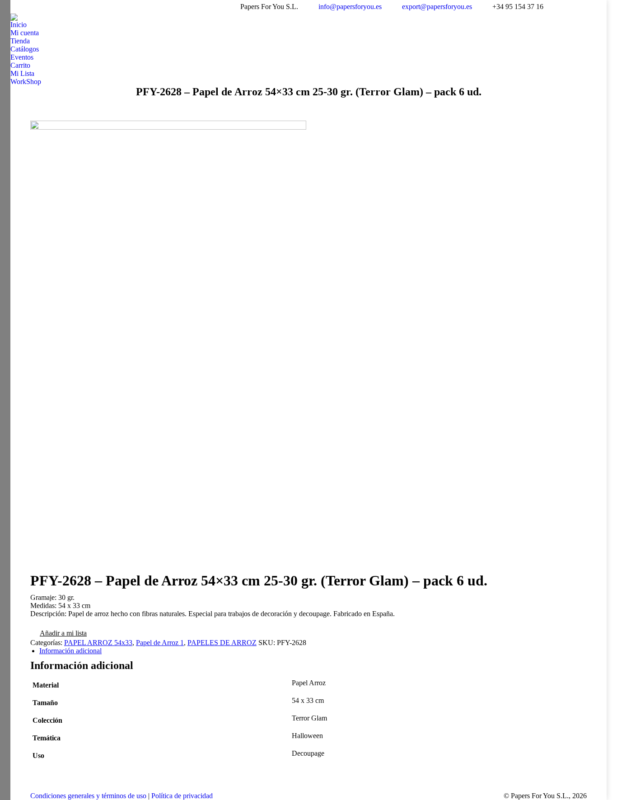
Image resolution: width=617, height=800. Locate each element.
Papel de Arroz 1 (160, 642)
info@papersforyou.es (350, 6)
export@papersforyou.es (437, 6)
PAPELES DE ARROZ (222, 642)
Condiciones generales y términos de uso (88, 796)
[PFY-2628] (308, 346)
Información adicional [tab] (70, 651)
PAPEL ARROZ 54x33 (98, 642)
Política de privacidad (182, 796)
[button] (58, 634)
